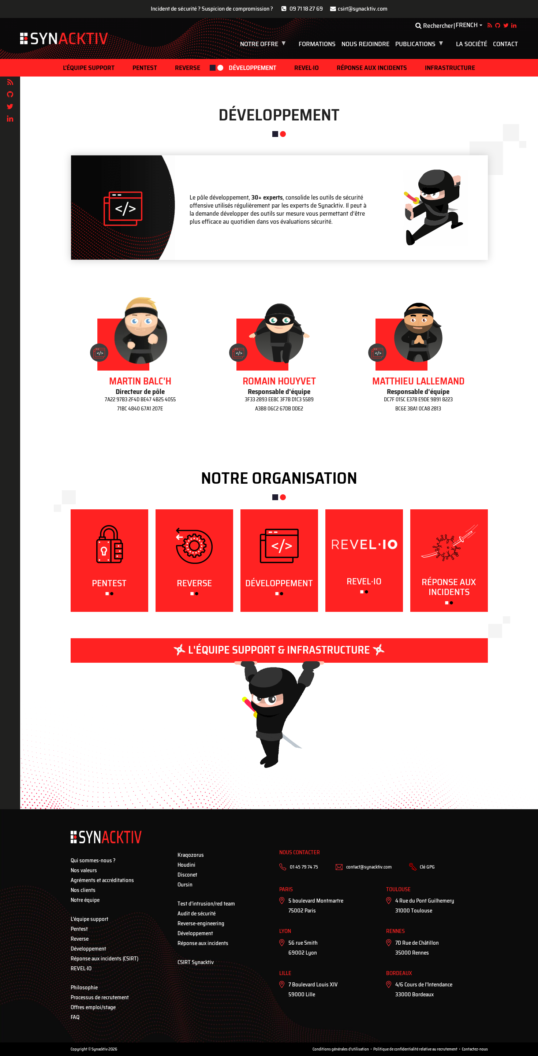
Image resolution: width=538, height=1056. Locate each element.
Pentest (144, 68)
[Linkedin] (10, 119)
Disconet (187, 874)
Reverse (187, 68)
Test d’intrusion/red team (206, 903)
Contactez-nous (475, 1049)
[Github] (10, 95)
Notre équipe (85, 900)
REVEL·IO (306, 68)
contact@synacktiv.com (369, 867)
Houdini (186, 864)
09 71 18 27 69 (306, 8)
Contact (505, 44)
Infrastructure (450, 68)
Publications (420, 44)
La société (471, 44)
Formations (317, 44)
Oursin (185, 884)
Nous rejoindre (365, 44)
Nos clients (83, 890)
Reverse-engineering (201, 923)
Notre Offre (264, 44)
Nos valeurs (84, 870)
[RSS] (10, 83)
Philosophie (84, 987)
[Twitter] (10, 107)
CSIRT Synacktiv (196, 962)
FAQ (75, 1017)
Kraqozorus (191, 855)
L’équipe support (89, 68)
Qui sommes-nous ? (93, 860)
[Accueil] (64, 38)
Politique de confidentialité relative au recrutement (415, 1049)
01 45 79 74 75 (304, 867)
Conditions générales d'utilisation (341, 1049)
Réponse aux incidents (372, 68)
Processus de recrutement (100, 997)
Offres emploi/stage (93, 1007)
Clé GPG (427, 867)
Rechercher (437, 26)
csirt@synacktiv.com (363, 8)
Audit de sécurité (197, 913)
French (467, 25)
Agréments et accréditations (102, 880)
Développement (252, 68)
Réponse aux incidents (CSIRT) (104, 958)
